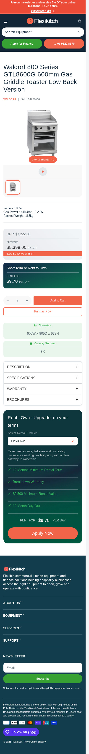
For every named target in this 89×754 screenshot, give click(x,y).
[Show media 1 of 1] (12, 187)
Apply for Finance (21, 43)
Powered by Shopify (35, 741)
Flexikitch (17, 741)
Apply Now (42, 533)
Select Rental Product (22, 433)
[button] (6, 20)
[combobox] (43, 32)
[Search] (79, 32)
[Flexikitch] (42, 21)
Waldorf (9, 99)
